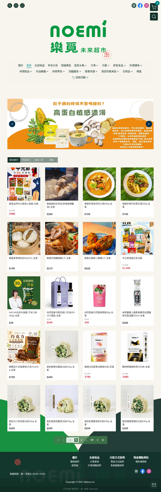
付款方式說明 (117, 457)
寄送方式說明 (117, 461)
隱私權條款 (141, 461)
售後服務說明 (117, 465)
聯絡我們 (74, 461)
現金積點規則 (141, 457)
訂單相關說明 (94, 465)
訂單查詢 (94, 461)
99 (92, 440)
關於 (74, 457)
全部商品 (94, 457)
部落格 (75, 465)
